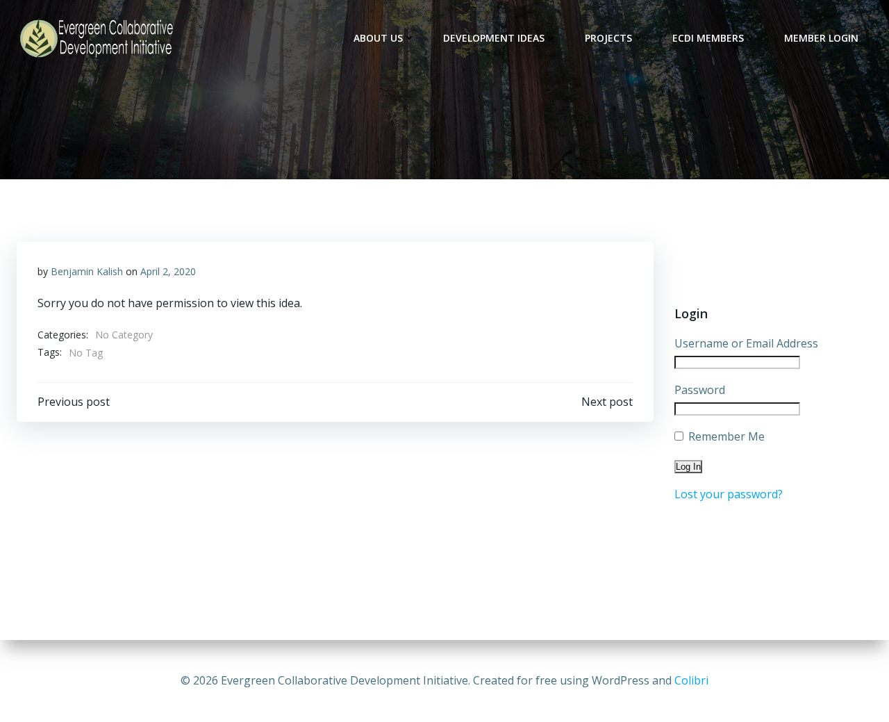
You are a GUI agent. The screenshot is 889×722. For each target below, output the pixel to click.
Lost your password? (728, 494)
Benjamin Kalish (87, 271)
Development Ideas (494, 37)
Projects (608, 37)
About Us (378, 37)
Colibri (691, 680)
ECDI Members (708, 37)
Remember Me (725, 436)
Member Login (821, 37)
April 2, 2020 (168, 271)
